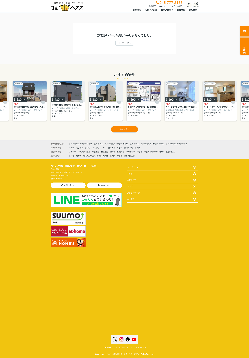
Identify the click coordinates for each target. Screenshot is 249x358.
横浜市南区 (182, 144)
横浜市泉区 (134, 144)
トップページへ (124, 43)
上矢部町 (96, 148)
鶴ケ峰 (78, 156)
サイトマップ (141, 347)
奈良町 (88, 148)
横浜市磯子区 (158, 144)
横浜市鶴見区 (146, 144)
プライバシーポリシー (123, 347)
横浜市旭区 (98, 144)
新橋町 (127, 148)
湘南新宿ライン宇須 (134, 152)
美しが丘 (80, 148)
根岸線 (113, 152)
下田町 (104, 148)
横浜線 (161, 152)
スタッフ (130, 174)
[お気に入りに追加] (5, 103)
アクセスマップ (133, 193)
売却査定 (193, 10)
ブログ (130, 186)
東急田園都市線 (150, 152)
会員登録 (181, 10)
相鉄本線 (105, 152)
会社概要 (137, 10)
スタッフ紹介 (151, 10)
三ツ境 (91, 156)
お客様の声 (131, 180)
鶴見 (85, 156)
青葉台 (105, 156)
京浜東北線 (86, 152)
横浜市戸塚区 (86, 144)
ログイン (189, 6)
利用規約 (108, 347)
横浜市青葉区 (74, 144)
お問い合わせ (167, 10)
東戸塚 (71, 156)
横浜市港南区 (122, 144)
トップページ (132, 167)
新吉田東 (112, 148)
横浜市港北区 (110, 144)
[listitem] (68, 101)
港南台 (119, 156)
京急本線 (96, 152)
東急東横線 (170, 152)
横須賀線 (121, 152)
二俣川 (98, 156)
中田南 (137, 148)
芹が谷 (120, 148)
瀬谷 (126, 156)
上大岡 (112, 156)
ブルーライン (74, 152)
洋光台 (72, 148)
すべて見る (124, 129)
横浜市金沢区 (171, 144)
